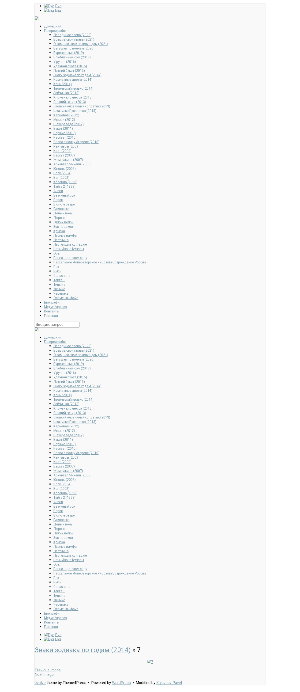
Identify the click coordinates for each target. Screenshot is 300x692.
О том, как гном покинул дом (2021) (80, 44)
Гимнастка (61, 209)
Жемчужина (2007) (68, 160)
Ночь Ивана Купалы (68, 249)
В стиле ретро (64, 204)
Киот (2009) (62, 151)
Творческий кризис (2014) (73, 88)
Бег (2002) (61, 177)
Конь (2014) (62, 84)
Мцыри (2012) (64, 120)
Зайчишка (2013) (66, 93)
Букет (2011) (63, 128)
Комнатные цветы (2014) (72, 79)
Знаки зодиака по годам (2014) (77, 75)
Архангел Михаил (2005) (72, 164)
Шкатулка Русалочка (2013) (74, 111)
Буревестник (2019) (68, 53)
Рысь (57, 271)
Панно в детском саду (70, 258)
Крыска (59, 231)
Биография (52, 302)
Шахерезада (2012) (68, 124)
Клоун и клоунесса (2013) (73, 97)
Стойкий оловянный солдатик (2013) (81, 106)
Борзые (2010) (64, 133)
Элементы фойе (66, 298)
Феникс (59, 289)
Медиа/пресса (55, 307)
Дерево (59, 218)
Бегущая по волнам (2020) (73, 48)
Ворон (58, 200)
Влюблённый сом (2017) (72, 57)
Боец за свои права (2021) (73, 39)
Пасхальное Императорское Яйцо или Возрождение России (99, 262)
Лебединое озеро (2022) (72, 35)
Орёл (57, 253)
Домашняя (52, 26)
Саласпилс (61, 276)
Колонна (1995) (65, 182)
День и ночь (63, 213)
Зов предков (63, 226)
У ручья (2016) (64, 62)
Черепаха (60, 293)
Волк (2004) (62, 173)
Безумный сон (64, 195)
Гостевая (51, 316)
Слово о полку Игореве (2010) (76, 142)
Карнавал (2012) (66, 115)
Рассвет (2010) (65, 137)
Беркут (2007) (64, 155)
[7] (150, 662)
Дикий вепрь (63, 222)
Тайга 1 (59, 280)
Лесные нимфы (65, 235)
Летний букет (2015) (69, 70)
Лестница (61, 240)
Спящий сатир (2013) (69, 102)
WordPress (121, 683)
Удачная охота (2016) (70, 66)
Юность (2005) (64, 169)
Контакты (51, 311)
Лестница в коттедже (70, 244)
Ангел (58, 191)
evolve (40, 683)
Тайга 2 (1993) (64, 186)
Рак (56, 267)
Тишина (59, 284)
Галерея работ (55, 31)
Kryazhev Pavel (169, 683)
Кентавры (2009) (66, 146)
